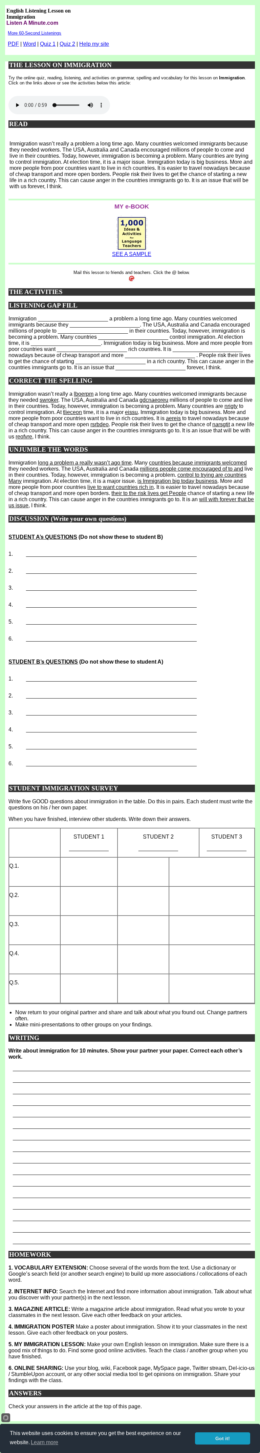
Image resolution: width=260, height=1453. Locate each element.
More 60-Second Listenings (34, 33)
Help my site (94, 44)
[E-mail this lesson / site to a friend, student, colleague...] (131, 280)
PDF (13, 44)
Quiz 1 (48, 44)
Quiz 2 (67, 44)
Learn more (44, 1442)
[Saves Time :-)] (131, 249)
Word (29, 44)
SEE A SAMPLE (131, 254)
